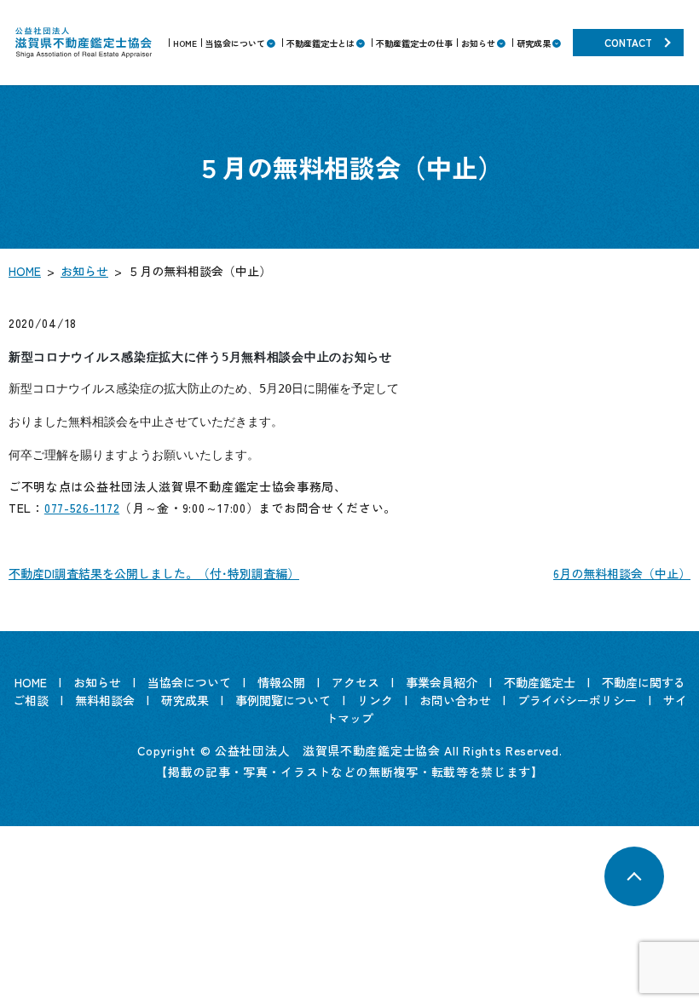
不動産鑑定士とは (320, 43)
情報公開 (281, 682)
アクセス (355, 682)
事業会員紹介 (441, 682)
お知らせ (478, 43)
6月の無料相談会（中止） (621, 573)
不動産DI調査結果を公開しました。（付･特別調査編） (154, 573)
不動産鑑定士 (539, 682)
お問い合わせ (455, 700)
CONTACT (628, 42)
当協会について (235, 43)
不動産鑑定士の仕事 (414, 43)
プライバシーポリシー (577, 700)
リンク (375, 700)
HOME (185, 43)
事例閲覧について (283, 700)
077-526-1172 (81, 507)
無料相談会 (105, 700)
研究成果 (534, 43)
